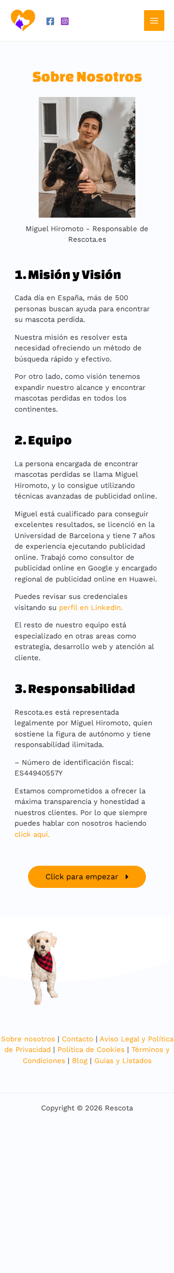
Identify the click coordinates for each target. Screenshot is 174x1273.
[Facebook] (50, 21)
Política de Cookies (91, 1049)
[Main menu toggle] (154, 20)
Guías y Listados (123, 1060)
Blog (79, 1060)
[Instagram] (64, 21)
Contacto (77, 1039)
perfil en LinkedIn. (91, 607)
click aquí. (33, 834)
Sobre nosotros (28, 1039)
